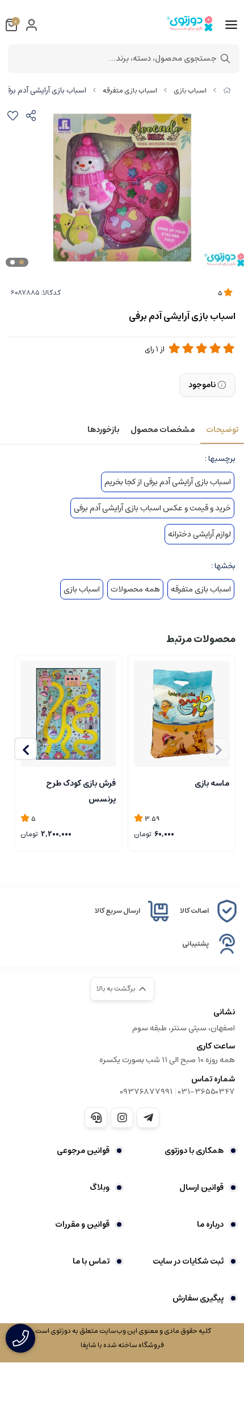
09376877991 (146, 1091)
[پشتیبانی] (96, 1118)
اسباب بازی (190, 91)
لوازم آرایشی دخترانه (199, 534)
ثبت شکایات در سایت (188, 1261)
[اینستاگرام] (122, 1118)
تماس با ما (91, 1261)
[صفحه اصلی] (227, 91)
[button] (25, 748)
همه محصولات (135, 589)
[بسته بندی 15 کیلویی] (181, 714)
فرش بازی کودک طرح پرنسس (81, 790)
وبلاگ (100, 1187)
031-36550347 (206, 1091)
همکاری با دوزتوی (194, 1150)
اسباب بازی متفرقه (130, 91)
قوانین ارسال (201, 1187)
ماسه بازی (212, 783)
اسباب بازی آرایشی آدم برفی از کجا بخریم (167, 482)
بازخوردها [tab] (103, 430)
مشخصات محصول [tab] (163, 430)
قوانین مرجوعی (83, 1150)
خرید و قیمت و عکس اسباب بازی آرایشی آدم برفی (152, 508)
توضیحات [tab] (222, 430)
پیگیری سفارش (198, 1298)
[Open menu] (231, 25)
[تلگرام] (148, 1118)
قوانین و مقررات (82, 1224)
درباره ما (210, 1224)
